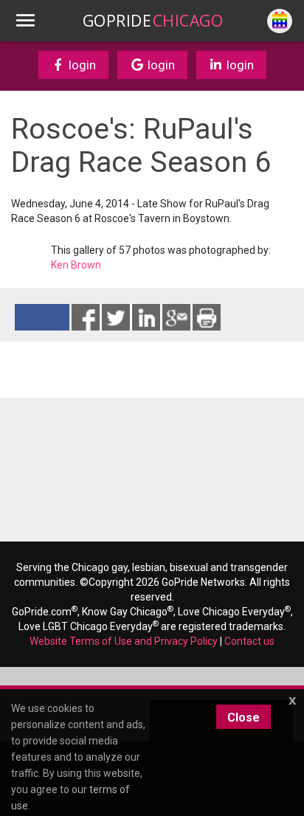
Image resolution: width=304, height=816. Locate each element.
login (81, 65)
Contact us (249, 641)
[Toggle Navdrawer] (25, 20)
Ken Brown (76, 265)
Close (243, 717)
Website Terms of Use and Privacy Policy (124, 641)
